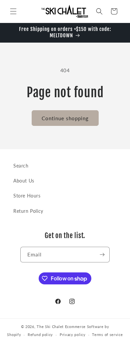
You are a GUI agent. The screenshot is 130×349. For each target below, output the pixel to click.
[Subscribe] (102, 254)
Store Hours (27, 195)
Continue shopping (65, 118)
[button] (13, 11)
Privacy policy (73, 334)
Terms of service (107, 334)
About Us (23, 180)
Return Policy (28, 211)
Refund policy (40, 334)
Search (21, 166)
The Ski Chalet (50, 326)
